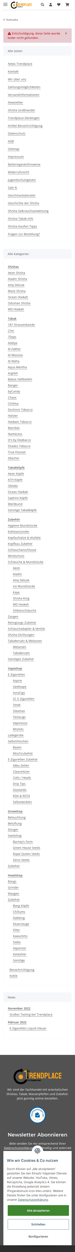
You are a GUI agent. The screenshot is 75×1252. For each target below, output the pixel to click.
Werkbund (15, 504)
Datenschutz (16, 133)
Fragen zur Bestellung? (24, 234)
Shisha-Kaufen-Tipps (22, 226)
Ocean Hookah (18, 297)
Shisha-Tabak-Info (20, 219)
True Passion (17, 452)
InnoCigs (19, 693)
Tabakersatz (21, 653)
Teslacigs (19, 717)
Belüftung (15, 823)
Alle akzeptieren (38, 1210)
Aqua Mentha (17, 367)
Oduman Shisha (19, 303)
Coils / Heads (22, 778)
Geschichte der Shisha (23, 203)
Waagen (13, 893)
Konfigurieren (38, 1236)
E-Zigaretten (16, 674)
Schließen (38, 1224)
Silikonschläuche (24, 610)
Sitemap (13, 149)
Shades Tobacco (19, 446)
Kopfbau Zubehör (20, 544)
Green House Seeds (26, 848)
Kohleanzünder (18, 532)
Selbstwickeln (22, 802)
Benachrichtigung (22, 970)
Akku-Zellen (21, 765)
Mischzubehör (23, 753)
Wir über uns (17, 79)
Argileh (13, 373)
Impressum (16, 157)
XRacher (13, 458)
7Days (12, 337)
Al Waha (13, 361)
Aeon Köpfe (16, 474)
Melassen (19, 647)
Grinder (13, 887)
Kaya (16, 592)
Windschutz (16, 556)
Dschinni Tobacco (20, 410)
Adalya (12, 343)
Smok (16, 705)
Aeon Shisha (16, 273)
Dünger (13, 829)
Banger (13, 385)
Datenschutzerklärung (19, 1148)
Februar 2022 (17, 1022)
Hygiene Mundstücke (22, 525)
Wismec (18, 729)
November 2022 (19, 1008)
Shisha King (21, 598)
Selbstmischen (18, 741)
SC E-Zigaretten (23, 699)
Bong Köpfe (21, 906)
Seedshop (15, 836)
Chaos (12, 397)
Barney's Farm (23, 842)
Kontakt (13, 71)
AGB (11, 141)
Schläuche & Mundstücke (25, 562)
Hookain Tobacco (19, 422)
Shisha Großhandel (21, 110)
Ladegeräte (16, 735)
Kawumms (20, 936)
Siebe (17, 942)
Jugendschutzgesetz (22, 180)
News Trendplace (20, 64)
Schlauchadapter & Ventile (26, 629)
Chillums (19, 912)
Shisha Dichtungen (21, 635)
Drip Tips (19, 784)
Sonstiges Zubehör (21, 659)
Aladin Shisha (17, 279)
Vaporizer (19, 948)
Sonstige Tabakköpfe (22, 510)
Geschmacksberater (22, 195)
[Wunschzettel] (59, 4)
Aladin (17, 574)
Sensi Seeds (21, 860)
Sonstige (19, 960)
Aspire (17, 680)
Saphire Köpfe (18, 498)
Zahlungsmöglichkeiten (24, 87)
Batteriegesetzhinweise (24, 164)
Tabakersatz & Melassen (25, 641)
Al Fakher (14, 349)
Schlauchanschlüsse (22, 550)
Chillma (13, 403)
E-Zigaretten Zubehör (23, 759)
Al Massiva (15, 355)
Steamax (19, 711)
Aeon (16, 568)
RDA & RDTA (21, 796)
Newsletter (15, 102)
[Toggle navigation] (5, 2)
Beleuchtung (17, 817)
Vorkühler (19, 954)
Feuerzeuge (21, 924)
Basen (17, 747)
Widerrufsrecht (18, 172)
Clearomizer (21, 772)
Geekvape (19, 687)
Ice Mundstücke (24, 586)
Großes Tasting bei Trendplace (31, 1014)
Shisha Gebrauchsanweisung (28, 211)
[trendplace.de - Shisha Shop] (21, 5)
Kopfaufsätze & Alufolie (24, 538)
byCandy (14, 391)
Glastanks (19, 790)
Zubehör (14, 866)
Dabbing (19, 918)
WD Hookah (16, 309)
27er (11, 331)
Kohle (14, 976)
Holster (13, 416)
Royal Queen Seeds (26, 854)
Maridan (14, 428)
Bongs (12, 881)
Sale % (12, 188)
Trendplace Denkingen (24, 118)
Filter (16, 930)
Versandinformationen (23, 95)
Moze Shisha (17, 291)
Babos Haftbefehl (20, 379)
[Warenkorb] (67, 4)
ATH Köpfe (15, 480)
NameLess (15, 434)
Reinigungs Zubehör (22, 623)
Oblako (13, 486)
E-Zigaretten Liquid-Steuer (28, 1028)
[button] (42, 4)
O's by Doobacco (19, 440)
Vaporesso (20, 723)
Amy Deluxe (16, 285)
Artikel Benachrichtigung (25, 126)
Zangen (13, 616)
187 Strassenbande (21, 325)
